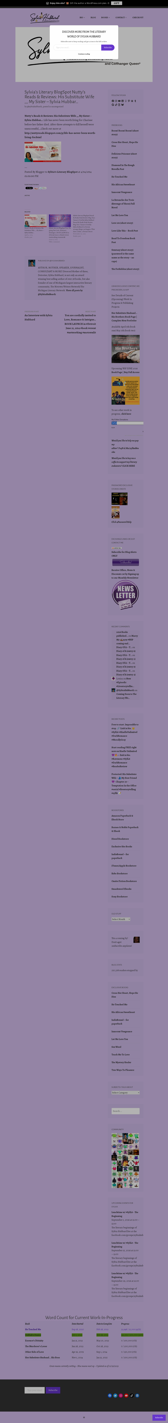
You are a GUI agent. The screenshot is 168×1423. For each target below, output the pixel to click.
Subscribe (108, 47)
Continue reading (84, 54)
